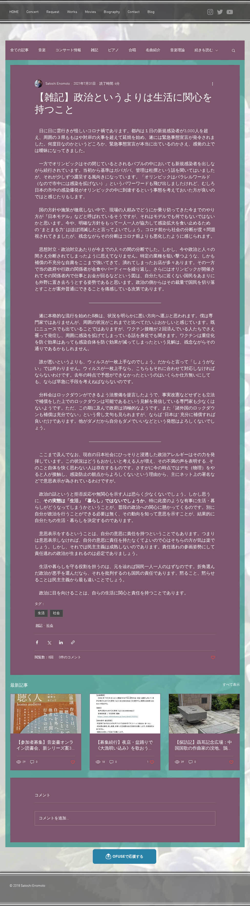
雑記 (94, 50)
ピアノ (113, 50)
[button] (233, 50)
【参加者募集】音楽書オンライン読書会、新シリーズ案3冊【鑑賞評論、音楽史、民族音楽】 (44, 745)
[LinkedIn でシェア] (61, 642)
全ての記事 (19, 50)
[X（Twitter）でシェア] (49, 642)
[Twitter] (220, 12)
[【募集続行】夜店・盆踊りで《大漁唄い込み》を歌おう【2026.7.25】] (125, 713)
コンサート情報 (68, 50)
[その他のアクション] (212, 84)
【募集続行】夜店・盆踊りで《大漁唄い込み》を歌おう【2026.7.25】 (124, 745)
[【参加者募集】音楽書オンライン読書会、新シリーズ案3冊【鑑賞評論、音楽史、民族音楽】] (45, 713)
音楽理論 (177, 50)
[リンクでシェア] (73, 642)
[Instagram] (210, 12)
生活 (41, 613)
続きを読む (204, 50)
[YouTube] (230, 12)
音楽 (42, 50)
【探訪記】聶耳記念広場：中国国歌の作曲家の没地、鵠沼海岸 (203, 745)
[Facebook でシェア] (37, 642)
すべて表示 (231, 685)
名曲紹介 (153, 50)
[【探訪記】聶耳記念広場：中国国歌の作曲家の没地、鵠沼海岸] (204, 713)
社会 (56, 613)
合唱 (132, 50)
